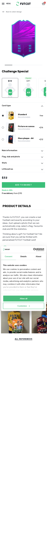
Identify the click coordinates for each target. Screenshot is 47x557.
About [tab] (38, 256)
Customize (22, 306)
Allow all (23, 299)
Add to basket (23, 185)
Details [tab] (23, 256)
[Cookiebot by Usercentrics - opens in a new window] (33, 249)
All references (23, 339)
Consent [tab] (8, 256)
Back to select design (14, 12)
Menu (8, 4)
